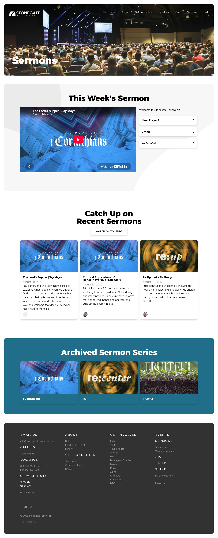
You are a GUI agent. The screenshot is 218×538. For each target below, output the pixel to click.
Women (114, 452)
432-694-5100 (28, 453)
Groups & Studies (74, 465)
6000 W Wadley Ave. (31, 466)
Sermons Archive (164, 447)
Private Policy (27, 492)
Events (162, 435)
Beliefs (68, 441)
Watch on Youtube (165, 451)
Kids (112, 441)
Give (159, 457)
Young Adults (117, 448)
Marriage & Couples (120, 460)
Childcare (115, 475)
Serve (68, 469)
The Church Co (28, 521)
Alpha (113, 471)
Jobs (158, 479)
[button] (49, 382)
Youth (113, 445)
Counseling (116, 479)
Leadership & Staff (75, 445)
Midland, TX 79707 (30, 470)
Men (112, 456)
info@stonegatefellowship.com (36, 441)
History (69, 448)
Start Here (70, 461)
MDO (113, 483)
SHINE (160, 469)
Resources (161, 483)
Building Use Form (164, 475)
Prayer (113, 468)
